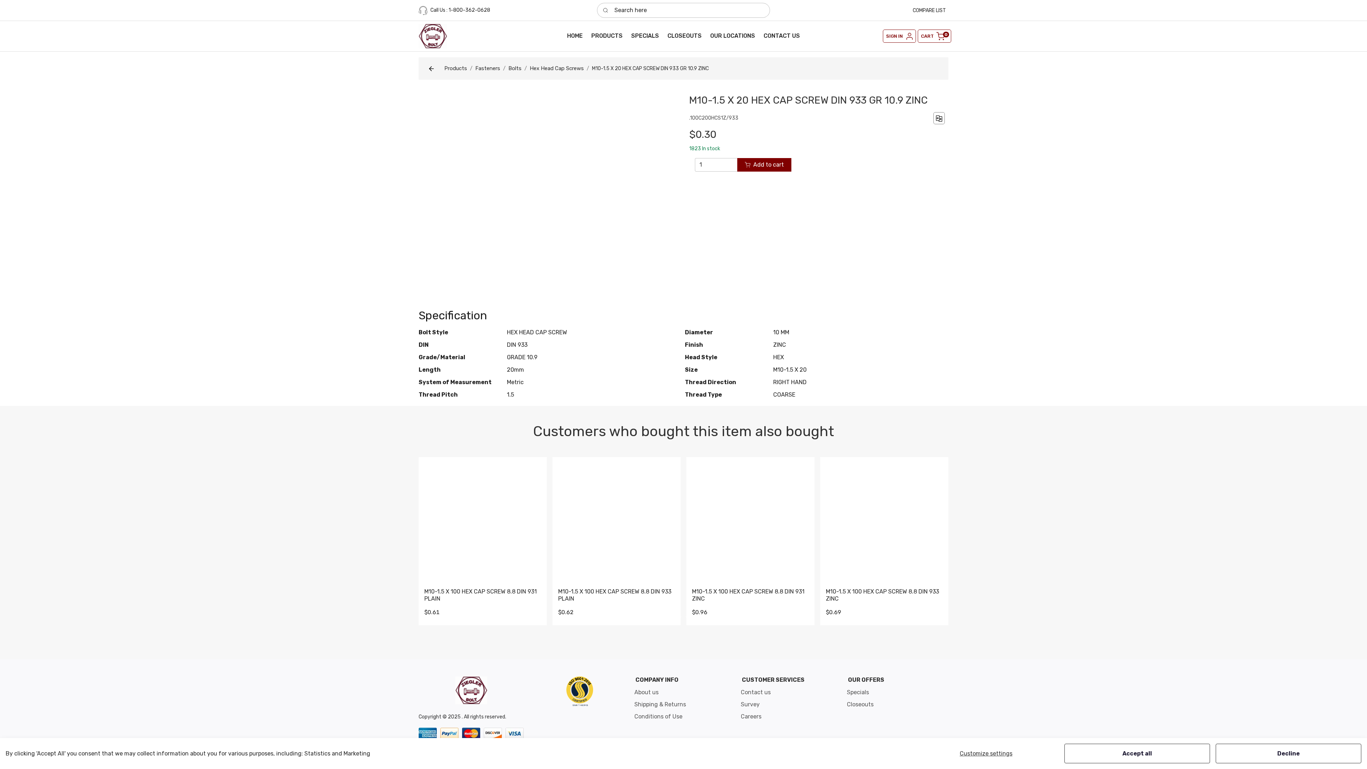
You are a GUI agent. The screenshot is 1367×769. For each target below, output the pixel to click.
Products (455, 68)
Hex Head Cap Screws (557, 68)
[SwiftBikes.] (433, 36)
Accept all (1137, 753)
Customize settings (986, 753)
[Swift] (579, 691)
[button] (606, 36)
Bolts (515, 68)
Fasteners (487, 68)
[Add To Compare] (939, 118)
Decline (1288, 753)
